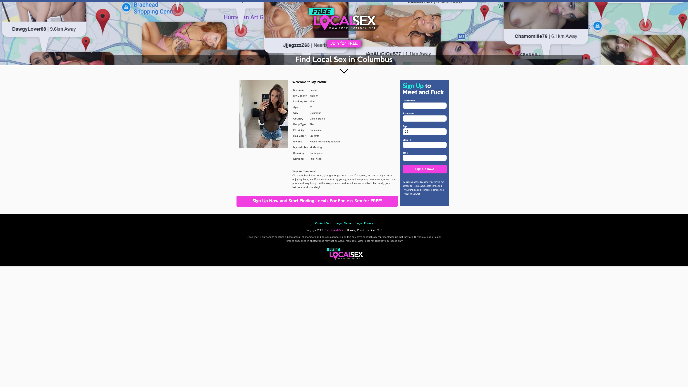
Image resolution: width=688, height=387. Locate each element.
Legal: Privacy (364, 223)
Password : (409, 113)
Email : (407, 139)
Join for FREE (344, 43)
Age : (406, 126)
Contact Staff (323, 223)
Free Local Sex (334, 230)
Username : (409, 100)
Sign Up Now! (424, 169)
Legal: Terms (343, 223)
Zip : (405, 152)
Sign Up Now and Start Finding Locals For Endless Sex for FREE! (317, 201)
